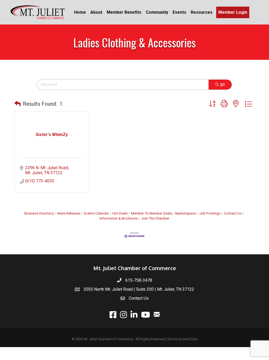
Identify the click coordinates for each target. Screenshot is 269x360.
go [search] (222, 84)
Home (80, 12)
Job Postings (209, 213)
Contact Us (232, 213)
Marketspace (185, 213)
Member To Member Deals (151, 213)
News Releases (68, 213)
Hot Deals (120, 213)
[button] (17, 104)
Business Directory (39, 213)
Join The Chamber (155, 218)
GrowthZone (187, 339)
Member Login (232, 12)
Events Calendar (96, 213)
